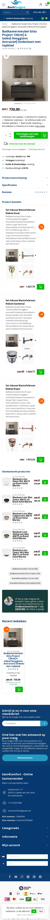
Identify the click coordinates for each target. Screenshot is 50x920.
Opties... (27, 349)
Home (4, 24)
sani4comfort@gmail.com (19, 810)
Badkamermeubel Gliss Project (25, 573)
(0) (30, 48)
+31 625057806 (15, 802)
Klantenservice (25, 757)
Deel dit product (36, 149)
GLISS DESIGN (8, 48)
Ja (34, 911)
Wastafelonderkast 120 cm (25, 578)
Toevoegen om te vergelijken (14, 149)
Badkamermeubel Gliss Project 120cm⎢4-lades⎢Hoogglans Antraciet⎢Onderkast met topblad (13, 660)
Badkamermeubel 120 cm (25, 569)
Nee (41, 911)
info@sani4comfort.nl (26, 606)
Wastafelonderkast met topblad (25, 583)
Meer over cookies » (25, 915)
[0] (46, 4)
